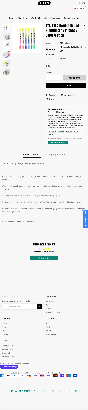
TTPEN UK (50, 331)
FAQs (4, 331)
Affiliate (5, 334)
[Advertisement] (41, 286)
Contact (5, 327)
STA (61, 51)
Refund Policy (7, 349)
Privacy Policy (7, 345)
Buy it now (66, 85)
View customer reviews (58, 142)
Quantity (49, 72)
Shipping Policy (8, 353)
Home (10, 18)
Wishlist (49, 309)
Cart (48, 305)
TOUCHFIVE (51, 334)
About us (5, 323)
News (48, 323)
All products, (65, 47)
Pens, (83, 47)
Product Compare (53, 312)
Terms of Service (9, 356)
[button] (83, 3)
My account (50, 301)
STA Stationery (66, 43)
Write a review (44, 258)
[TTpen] (44, 3)
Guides (48, 327)
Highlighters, (75, 47)
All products (22, 18)
